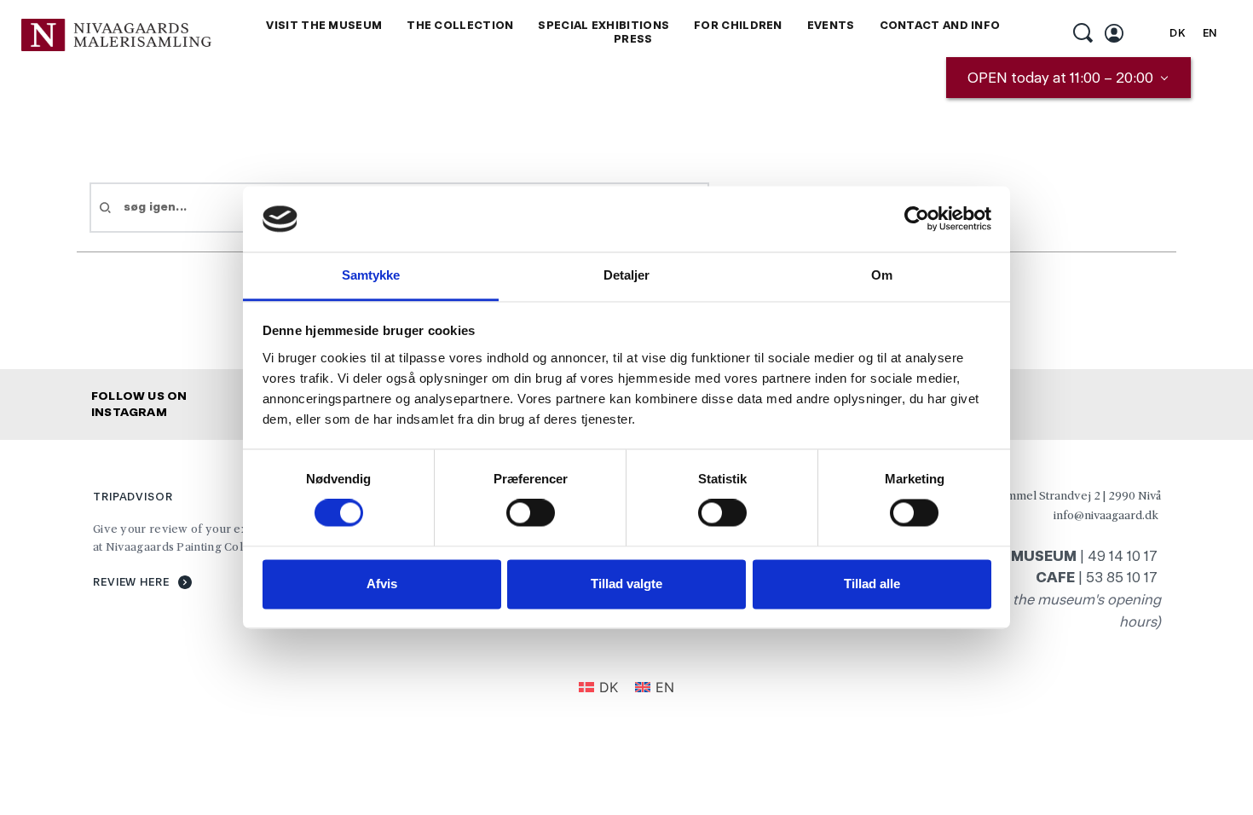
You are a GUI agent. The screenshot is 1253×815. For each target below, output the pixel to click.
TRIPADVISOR (133, 496)
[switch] (530, 513)
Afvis (382, 583)
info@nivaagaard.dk (1106, 515)
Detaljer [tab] (626, 275)
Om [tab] (881, 275)
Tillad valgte (626, 583)
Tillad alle (872, 583)
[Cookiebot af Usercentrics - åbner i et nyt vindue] (916, 219)
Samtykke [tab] (371, 275)
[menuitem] (324, 26)
